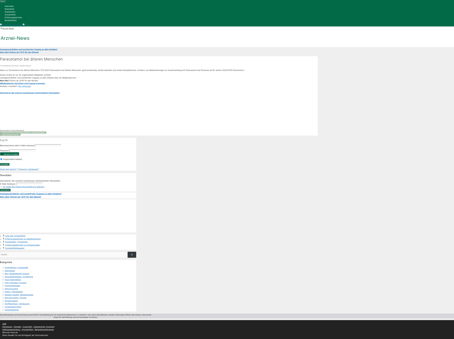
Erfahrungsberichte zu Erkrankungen (22, 245)
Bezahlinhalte (11, 20)
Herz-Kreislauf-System (15, 283)
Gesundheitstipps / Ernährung (19, 277)
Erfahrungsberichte (13, 17)
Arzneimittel (10, 14)
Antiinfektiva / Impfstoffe (16, 267)
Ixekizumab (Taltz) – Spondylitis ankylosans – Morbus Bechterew (23, 132)
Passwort (4, 150)
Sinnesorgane (11, 301)
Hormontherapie (12, 286)
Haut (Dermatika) (13, 280)
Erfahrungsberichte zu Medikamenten (23, 239)
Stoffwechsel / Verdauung (17, 304)
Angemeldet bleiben (12, 159)
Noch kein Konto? (8, 169)
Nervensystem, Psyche (7, 130)
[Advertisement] (71, 111)
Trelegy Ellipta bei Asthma (10, 134)
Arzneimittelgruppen (14, 248)
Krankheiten (10, 12)
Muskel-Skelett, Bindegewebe (19, 295)
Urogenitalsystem (13, 307)
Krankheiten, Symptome (16, 242)
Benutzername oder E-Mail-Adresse (17, 145)
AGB (4, 324)
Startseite (9, 6)
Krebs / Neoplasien (14, 292)
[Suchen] (132, 255)
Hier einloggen (24, 86)
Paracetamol (20, 130)
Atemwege (10, 271)
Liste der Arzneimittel (15, 236)
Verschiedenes (12, 310)
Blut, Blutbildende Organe (17, 273)
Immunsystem (11, 289)
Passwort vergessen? (28, 169)
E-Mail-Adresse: (7, 184)
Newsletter (9, 9)
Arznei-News (15, 38)
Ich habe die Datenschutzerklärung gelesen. (24, 187)
